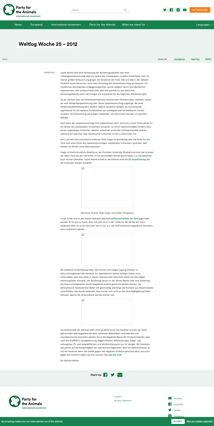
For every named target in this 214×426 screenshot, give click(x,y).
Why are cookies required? (200, 421)
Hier (145, 143)
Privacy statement (123, 400)
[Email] (120, 375)
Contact (118, 396)
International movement (66, 24)
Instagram (178, 416)
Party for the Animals (102, 24)
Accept (178, 421)
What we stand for (133, 24)
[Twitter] (165, 10)
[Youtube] (185, 10)
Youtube (177, 398)
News (18, 24)
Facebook (178, 404)
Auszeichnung (139, 159)
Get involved (200, 10)
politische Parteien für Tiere (124, 218)
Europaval (36, 24)
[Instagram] (178, 10)
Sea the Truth (115, 354)
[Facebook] (171, 10)
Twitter (177, 410)
